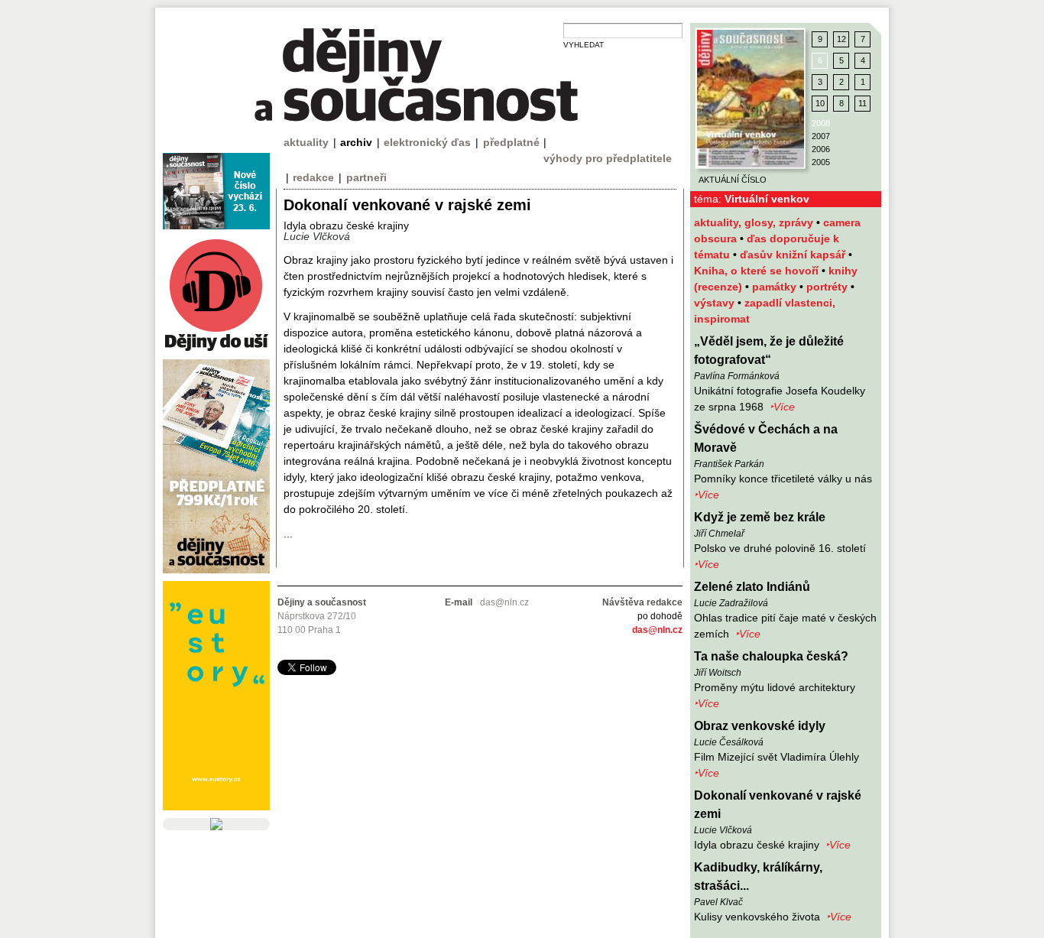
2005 (821, 162)
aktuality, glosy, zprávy (755, 222)
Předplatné (511, 142)
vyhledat (583, 45)
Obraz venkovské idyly (759, 725)
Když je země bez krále (759, 517)
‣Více (782, 407)
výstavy (716, 303)
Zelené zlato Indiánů (752, 586)
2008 (821, 123)
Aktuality (306, 142)
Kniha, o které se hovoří (758, 271)
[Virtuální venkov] (750, 98)
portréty (828, 287)
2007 (821, 136)
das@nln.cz (657, 630)
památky (775, 287)
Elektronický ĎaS (427, 142)
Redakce (313, 177)
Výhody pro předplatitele (607, 158)
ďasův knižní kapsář (794, 254)
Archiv (356, 142)
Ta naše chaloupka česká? (771, 656)
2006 (821, 149)
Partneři (366, 177)
